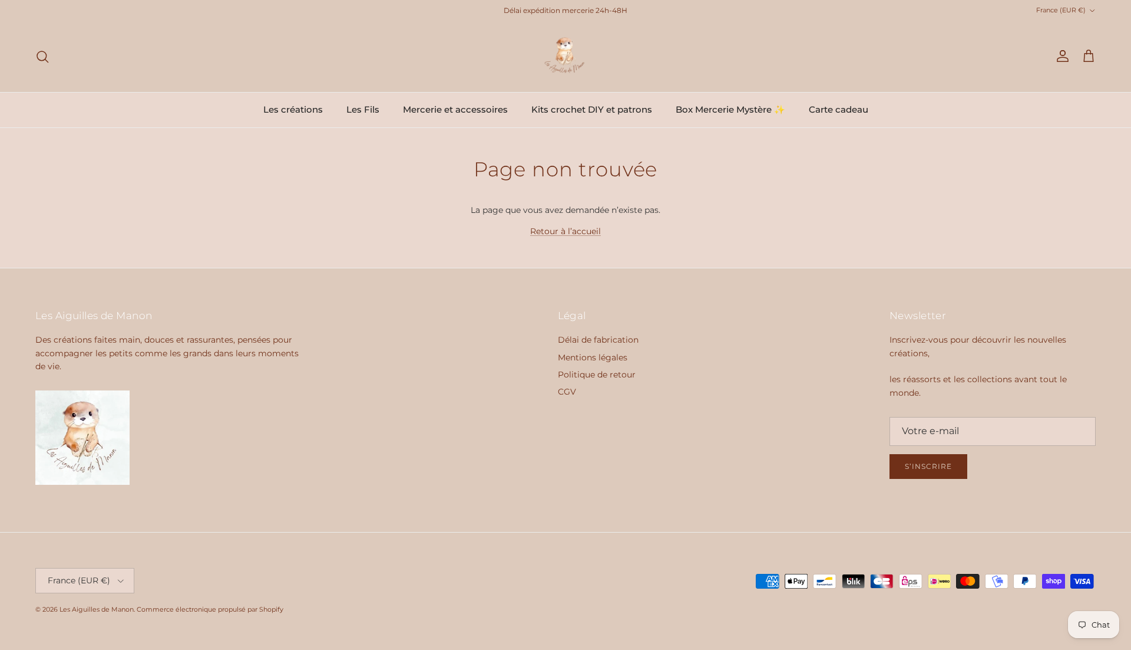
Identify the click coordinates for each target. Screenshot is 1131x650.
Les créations (293, 109)
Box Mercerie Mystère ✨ (730, 109)
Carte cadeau (838, 109)
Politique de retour (597, 374)
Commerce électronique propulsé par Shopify (210, 609)
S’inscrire (928, 466)
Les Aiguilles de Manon (96, 609)
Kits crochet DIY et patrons (591, 109)
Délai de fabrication (598, 339)
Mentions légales (592, 357)
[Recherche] (42, 57)
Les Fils (362, 109)
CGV (567, 391)
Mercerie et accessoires (455, 109)
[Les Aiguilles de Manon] (565, 56)
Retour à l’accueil (565, 231)
